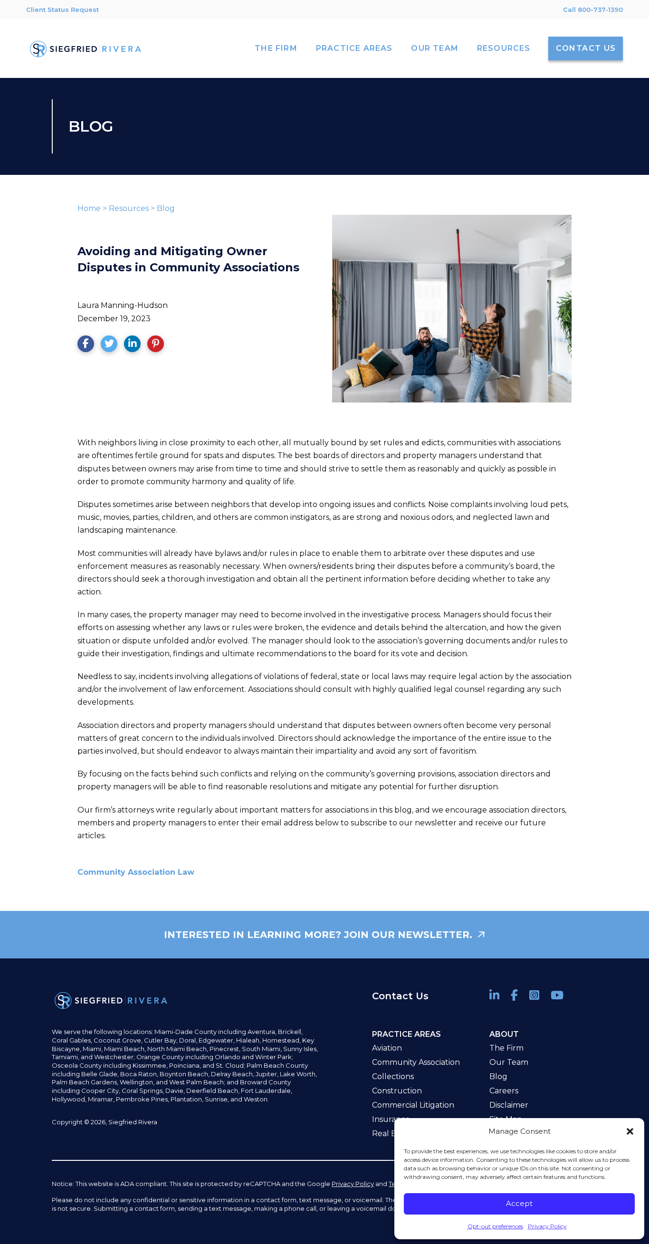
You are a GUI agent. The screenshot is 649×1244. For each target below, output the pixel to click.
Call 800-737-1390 (593, 9)
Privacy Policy (547, 1226)
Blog (166, 208)
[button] (630, 1131)
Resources (129, 208)
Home (89, 208)
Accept (519, 1203)
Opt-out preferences (495, 1226)
